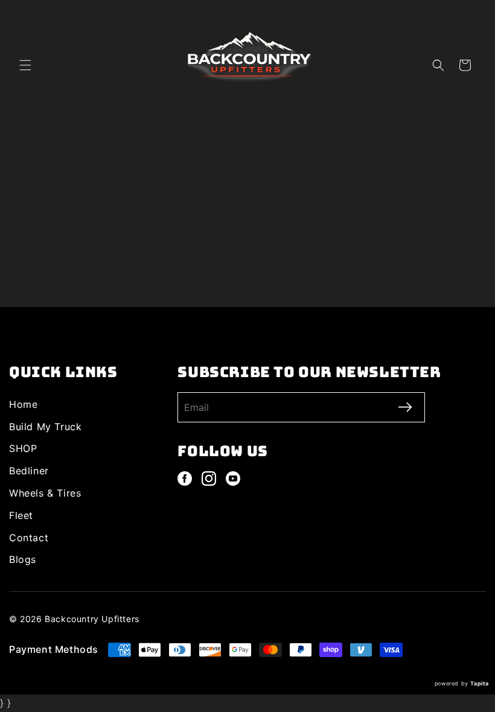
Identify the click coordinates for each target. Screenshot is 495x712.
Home (23, 404)
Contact (28, 538)
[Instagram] (209, 478)
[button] (25, 65)
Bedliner (29, 471)
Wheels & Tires (45, 493)
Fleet (21, 515)
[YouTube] (233, 478)
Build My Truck (45, 427)
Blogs (22, 559)
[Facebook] (184, 478)
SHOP (23, 448)
